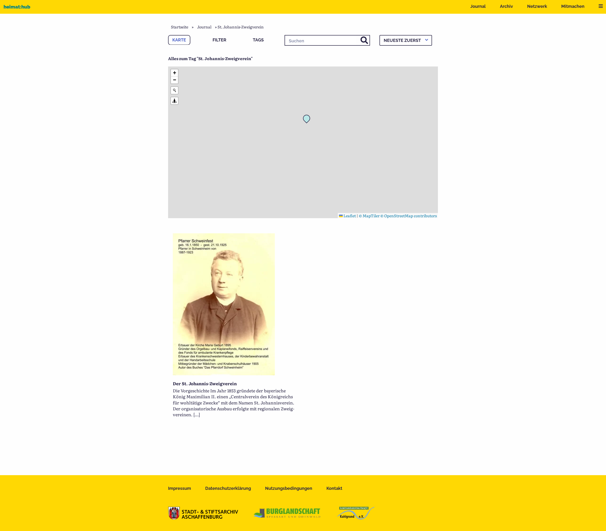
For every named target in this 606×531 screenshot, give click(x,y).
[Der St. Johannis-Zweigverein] (224, 373)
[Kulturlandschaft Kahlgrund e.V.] (355, 518)
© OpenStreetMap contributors (408, 215)
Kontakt (334, 488)
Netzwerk (537, 6)
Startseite (179, 27)
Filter (219, 39)
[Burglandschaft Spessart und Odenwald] (287, 518)
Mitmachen (572, 6)
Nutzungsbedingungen (288, 488)
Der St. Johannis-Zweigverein (205, 383)
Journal (478, 6)
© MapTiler (369, 215)
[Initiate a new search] (174, 90)
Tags (258, 39)
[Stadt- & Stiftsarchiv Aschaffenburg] (203, 518)
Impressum (179, 488)
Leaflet (349, 215)
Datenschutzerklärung (228, 488)
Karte (179, 39)
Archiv (506, 6)
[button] (308, 119)
